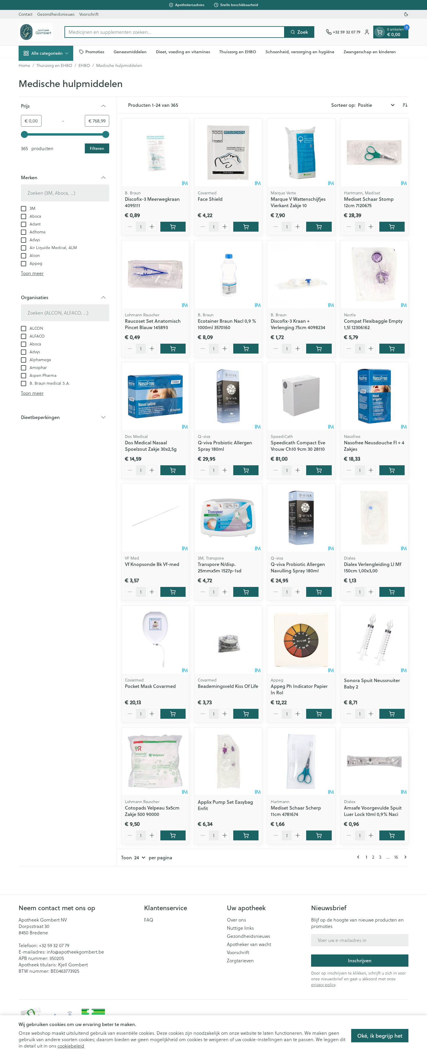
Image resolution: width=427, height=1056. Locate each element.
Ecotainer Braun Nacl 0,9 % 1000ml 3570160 (227, 324)
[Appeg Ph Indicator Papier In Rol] (301, 639)
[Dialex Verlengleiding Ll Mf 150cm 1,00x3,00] (374, 518)
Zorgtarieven (240, 960)
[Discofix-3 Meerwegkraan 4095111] (155, 153)
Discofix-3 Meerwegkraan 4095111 (152, 202)
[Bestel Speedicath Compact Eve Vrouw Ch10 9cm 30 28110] (318, 470)
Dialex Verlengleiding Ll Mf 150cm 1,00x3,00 (372, 567)
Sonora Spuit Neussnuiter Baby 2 (372, 683)
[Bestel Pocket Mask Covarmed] (173, 714)
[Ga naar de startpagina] (36, 32)
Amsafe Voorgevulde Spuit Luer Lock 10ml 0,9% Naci (373, 810)
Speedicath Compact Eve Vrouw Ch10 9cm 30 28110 (298, 445)
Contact (26, 14)
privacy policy (323, 985)
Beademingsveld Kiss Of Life (228, 686)
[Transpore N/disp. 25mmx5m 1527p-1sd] (228, 518)
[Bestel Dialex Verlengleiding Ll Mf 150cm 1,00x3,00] (392, 592)
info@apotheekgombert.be (75, 952)
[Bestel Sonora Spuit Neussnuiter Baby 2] (392, 714)
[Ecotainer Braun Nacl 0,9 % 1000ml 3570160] (228, 274)
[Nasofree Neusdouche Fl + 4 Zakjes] (374, 396)
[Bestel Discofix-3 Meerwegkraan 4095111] (173, 227)
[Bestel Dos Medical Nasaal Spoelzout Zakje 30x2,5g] (173, 470)
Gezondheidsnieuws (56, 14)
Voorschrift (88, 14)
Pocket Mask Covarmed (150, 686)
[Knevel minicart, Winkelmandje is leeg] (379, 32)
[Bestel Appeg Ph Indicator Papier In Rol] (318, 714)
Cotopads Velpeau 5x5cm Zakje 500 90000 (152, 810)
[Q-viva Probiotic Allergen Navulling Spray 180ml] (301, 518)
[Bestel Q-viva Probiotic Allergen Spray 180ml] (246, 470)
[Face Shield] (228, 153)
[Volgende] (404, 857)
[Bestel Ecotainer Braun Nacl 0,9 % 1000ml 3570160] (246, 349)
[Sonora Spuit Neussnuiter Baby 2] (374, 639)
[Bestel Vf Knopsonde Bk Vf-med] (173, 592)
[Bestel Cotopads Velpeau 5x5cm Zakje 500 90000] (173, 835)
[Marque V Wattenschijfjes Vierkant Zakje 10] (301, 153)
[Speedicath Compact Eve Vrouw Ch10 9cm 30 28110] (301, 396)
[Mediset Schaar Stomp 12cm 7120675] (374, 153)
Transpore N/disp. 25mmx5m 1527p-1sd (219, 567)
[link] (359, 857)
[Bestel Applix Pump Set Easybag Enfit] (246, 835)
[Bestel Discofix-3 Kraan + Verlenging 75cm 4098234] (318, 349)
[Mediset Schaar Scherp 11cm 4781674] (301, 761)
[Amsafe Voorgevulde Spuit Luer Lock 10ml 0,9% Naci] (374, 761)
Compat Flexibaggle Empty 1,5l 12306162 (373, 324)
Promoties (94, 51)
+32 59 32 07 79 (54, 945)
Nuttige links (240, 928)
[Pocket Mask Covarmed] (155, 639)
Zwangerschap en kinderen (370, 51)
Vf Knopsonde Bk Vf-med (152, 564)
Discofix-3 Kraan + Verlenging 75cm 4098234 (298, 324)
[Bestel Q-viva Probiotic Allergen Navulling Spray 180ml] (318, 592)
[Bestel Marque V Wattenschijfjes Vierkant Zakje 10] (318, 227)
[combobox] (174, 32)
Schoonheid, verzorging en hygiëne (299, 51)
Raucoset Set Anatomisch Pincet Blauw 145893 (153, 324)
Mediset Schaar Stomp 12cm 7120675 (369, 202)
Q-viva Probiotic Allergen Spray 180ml (225, 445)
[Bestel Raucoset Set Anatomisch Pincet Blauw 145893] (173, 349)
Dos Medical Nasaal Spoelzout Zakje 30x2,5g (151, 445)
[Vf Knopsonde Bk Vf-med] (155, 518)
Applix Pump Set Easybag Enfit (225, 805)
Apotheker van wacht (249, 944)
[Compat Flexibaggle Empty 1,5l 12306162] (374, 274)
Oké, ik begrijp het (379, 1035)
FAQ (148, 920)
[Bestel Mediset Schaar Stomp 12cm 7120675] (392, 227)
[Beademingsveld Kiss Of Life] (228, 639)
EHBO (84, 65)
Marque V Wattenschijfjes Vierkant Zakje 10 (298, 202)
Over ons (236, 920)
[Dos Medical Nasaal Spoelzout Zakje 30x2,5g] (155, 396)
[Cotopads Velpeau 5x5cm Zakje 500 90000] (155, 761)
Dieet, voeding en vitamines (183, 51)
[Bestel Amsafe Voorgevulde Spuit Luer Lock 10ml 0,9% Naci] (392, 835)
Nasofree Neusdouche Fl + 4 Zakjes (374, 445)
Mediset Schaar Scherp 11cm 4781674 (296, 810)
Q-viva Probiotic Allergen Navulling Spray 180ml (298, 567)
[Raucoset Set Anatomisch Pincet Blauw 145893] (155, 274)
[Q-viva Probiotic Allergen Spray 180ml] (228, 396)
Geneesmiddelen (130, 51)
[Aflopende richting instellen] (404, 105)
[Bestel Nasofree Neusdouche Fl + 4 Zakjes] (392, 470)
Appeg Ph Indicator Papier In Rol (299, 689)
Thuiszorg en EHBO (237, 51)
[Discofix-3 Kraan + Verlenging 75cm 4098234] (301, 274)
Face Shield (210, 199)
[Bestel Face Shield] (246, 227)
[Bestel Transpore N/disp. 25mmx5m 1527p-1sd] (246, 592)
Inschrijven (360, 960)
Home (24, 65)
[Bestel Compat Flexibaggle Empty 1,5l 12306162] (392, 349)
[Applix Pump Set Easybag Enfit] (228, 761)
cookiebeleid (71, 1046)
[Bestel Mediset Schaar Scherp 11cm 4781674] (318, 835)
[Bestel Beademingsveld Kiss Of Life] (246, 714)
